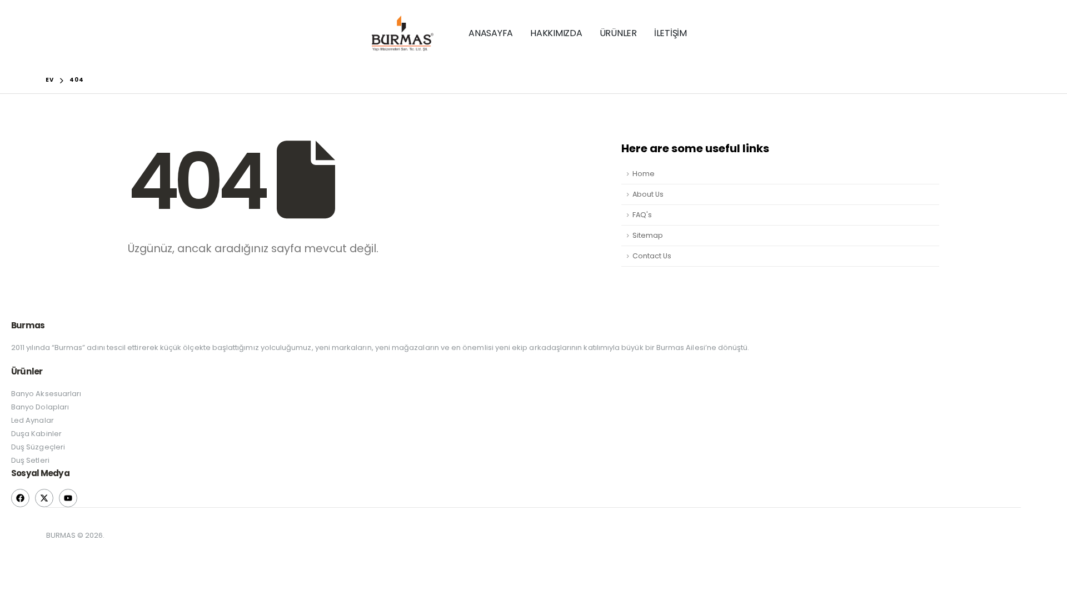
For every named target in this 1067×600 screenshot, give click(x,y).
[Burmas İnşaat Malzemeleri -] (402, 33)
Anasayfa (490, 33)
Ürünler (618, 33)
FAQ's (642, 214)
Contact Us (651, 256)
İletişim (670, 33)
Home (643, 173)
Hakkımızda (556, 33)
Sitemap (647, 235)
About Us (648, 194)
